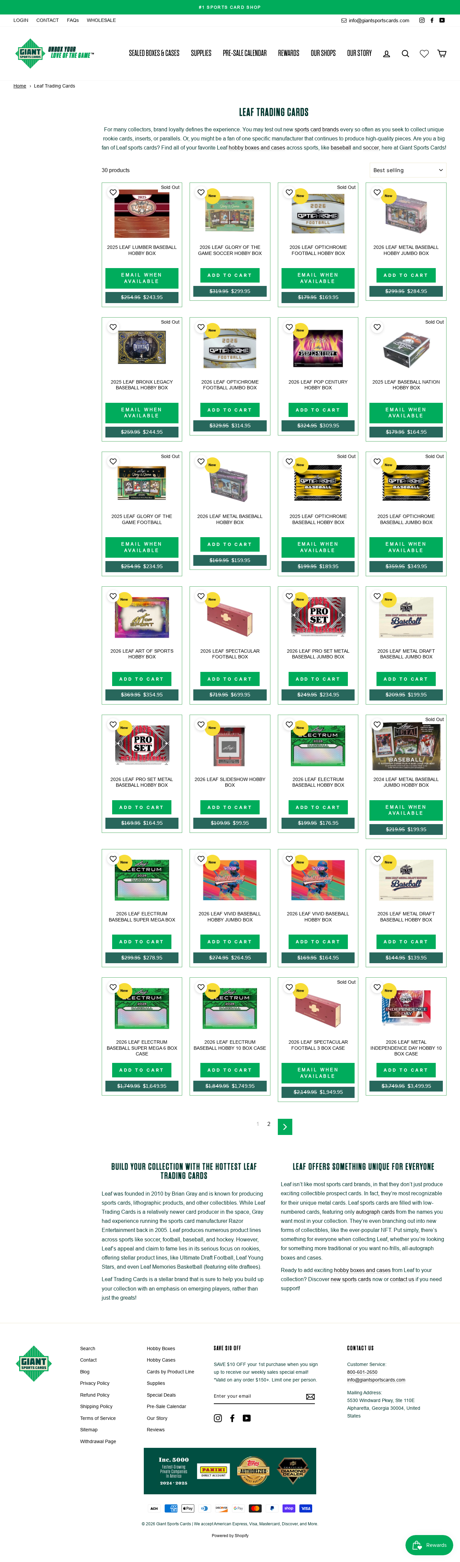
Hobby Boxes (161, 1348)
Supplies (201, 53)
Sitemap (89, 1429)
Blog (85, 1371)
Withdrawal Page (98, 1441)
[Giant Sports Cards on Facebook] (232, 1418)
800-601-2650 (362, 1372)
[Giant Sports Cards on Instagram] (218, 1418)
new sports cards (351, 1279)
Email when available (141, 278)
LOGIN (20, 20)
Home (19, 86)
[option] (230, 7)
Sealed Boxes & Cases (154, 53)
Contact (88, 1360)
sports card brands (317, 129)
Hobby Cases (161, 1360)
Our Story (359, 53)
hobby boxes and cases (257, 148)
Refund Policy (94, 1395)
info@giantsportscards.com (378, 20)
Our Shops (323, 53)
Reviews (156, 1429)
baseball (341, 148)
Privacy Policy (94, 1383)
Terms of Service (98, 1418)
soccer (371, 148)
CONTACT (47, 20)
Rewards (288, 53)
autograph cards (375, 1212)
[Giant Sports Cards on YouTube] (247, 1418)
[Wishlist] (424, 53)
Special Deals (161, 1395)
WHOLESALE (101, 20)
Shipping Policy (96, 1406)
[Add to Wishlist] (112, 192)
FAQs (73, 20)
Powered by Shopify (230, 1535)
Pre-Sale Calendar (245, 53)
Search (87, 1348)
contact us (402, 1279)
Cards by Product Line (170, 1371)
